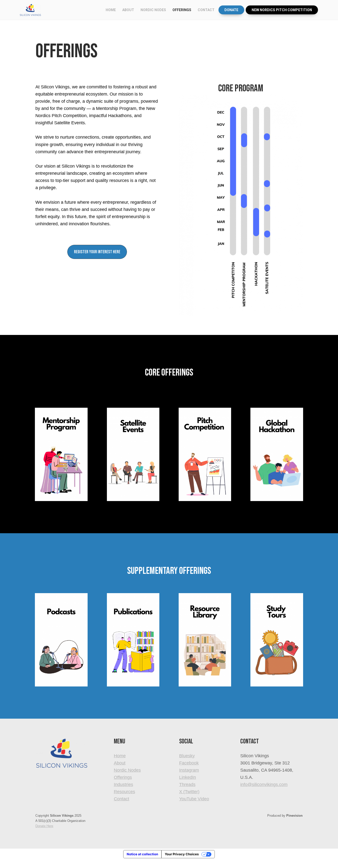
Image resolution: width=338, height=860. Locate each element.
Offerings (123, 777)
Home (120, 755)
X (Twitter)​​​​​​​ (189, 791)
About (119, 762)
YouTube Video (194, 798)
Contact (121, 798)
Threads (187, 784)
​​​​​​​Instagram (189, 770)
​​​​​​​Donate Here (44, 826)
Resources (124, 791)
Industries (123, 784)
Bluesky (187, 755)
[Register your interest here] (97, 257)
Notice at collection (142, 854)
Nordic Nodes (127, 770)
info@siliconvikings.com (264, 784)
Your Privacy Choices (182, 854)
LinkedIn (187, 777)
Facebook (189, 762)
